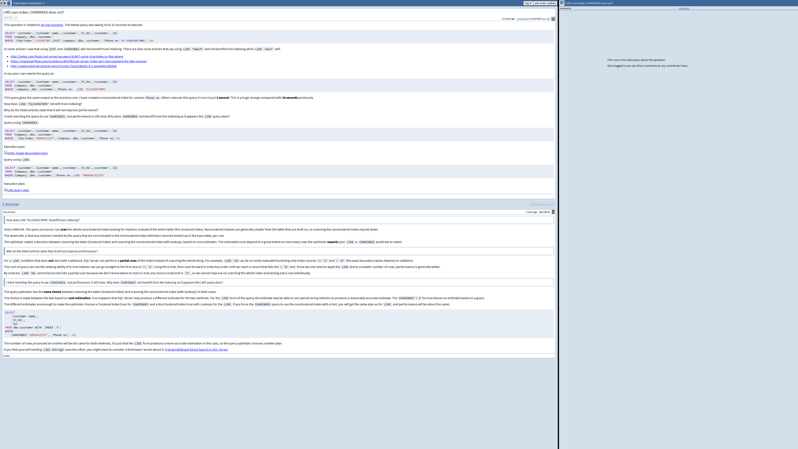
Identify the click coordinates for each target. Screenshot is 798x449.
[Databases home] (9, 3)
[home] (3, 3)
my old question (52, 25)
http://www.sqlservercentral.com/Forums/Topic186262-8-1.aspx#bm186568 (64, 66)
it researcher (523, 18)
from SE (545, 18)
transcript (684, 8)
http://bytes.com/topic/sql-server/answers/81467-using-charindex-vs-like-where (67, 56)
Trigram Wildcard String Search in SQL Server (196, 349)
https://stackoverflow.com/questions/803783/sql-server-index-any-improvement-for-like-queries (79, 61)
